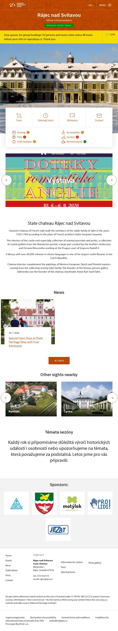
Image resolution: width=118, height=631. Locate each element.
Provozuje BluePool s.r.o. (17, 623)
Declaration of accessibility (43, 617)
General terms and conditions (75, 617)
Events (9, 560)
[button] (6, 180)
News (8, 565)
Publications (12, 570)
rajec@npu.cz (46, 579)
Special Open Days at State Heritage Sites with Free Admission (26, 342)
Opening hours (68, 571)
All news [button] (59, 360)
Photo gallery (94, 562)
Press (8, 575)
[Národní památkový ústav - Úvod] (17, 5)
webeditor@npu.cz (58, 620)
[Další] (112, 398)
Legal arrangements (15, 617)
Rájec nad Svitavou (59, 15)
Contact (9, 580)
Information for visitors (72, 562)
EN (90, 5)
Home (9, 555)
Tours (63, 567)
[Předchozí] (6, 398)
